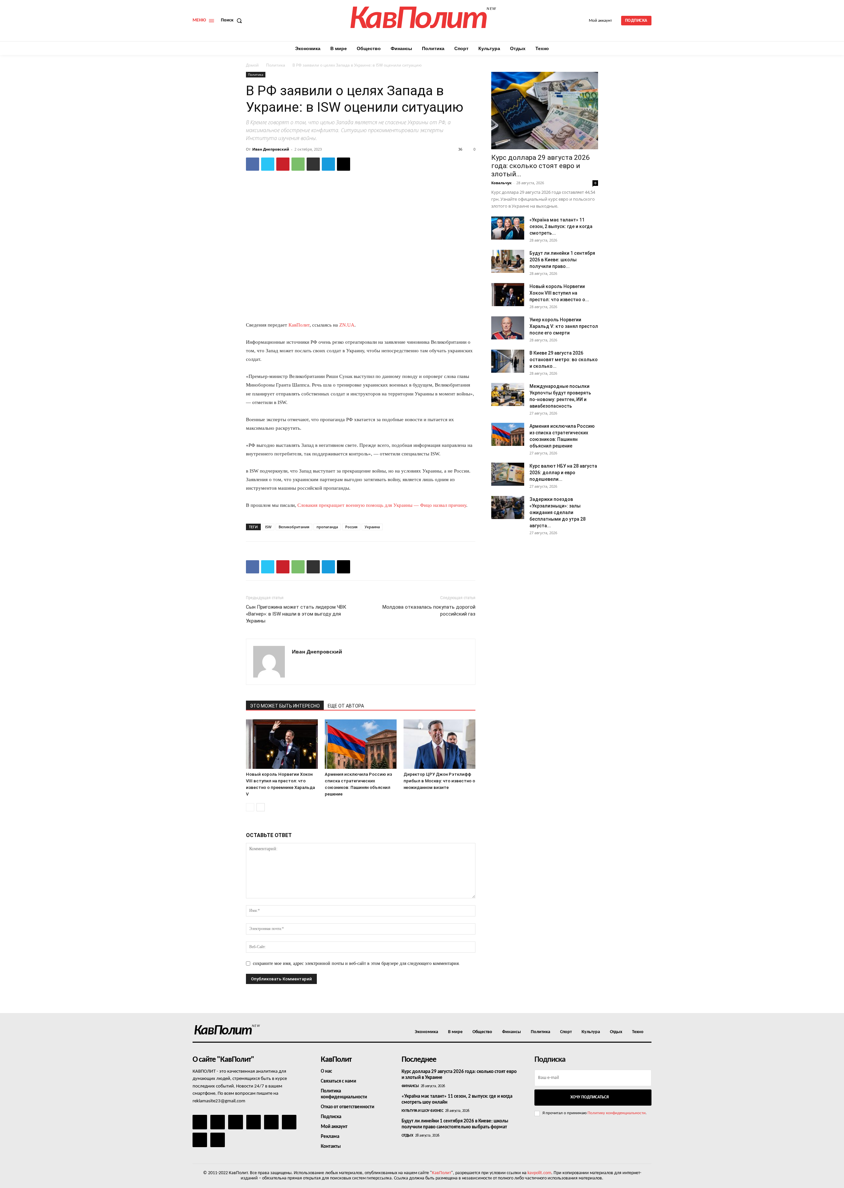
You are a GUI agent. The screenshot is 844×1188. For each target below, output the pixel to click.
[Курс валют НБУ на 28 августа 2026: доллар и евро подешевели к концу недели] (507, 474)
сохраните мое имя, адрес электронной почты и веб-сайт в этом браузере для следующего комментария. (356, 963)
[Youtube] (217, 1140)
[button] (233, 20)
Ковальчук (501, 182)
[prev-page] (250, 807)
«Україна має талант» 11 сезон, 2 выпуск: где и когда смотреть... (560, 226)
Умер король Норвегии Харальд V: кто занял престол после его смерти (563, 326)
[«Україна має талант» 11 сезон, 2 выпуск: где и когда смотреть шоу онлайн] (507, 228)
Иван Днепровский (270, 149)
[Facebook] (252, 164)
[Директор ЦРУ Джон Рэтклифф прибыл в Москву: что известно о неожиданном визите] (439, 744)
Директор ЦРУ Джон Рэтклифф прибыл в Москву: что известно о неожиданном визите (439, 781)
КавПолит (299, 325)
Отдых (407, 1136)
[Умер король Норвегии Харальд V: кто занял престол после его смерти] (507, 327)
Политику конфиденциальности (617, 1113)
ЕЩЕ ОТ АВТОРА (346, 706)
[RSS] (253, 1122)
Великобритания (294, 526)
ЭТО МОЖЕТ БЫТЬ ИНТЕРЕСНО (285, 706)
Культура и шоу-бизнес (422, 1111)
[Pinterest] (282, 164)
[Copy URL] (343, 164)
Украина (372, 526)
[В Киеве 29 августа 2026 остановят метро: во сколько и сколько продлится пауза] (507, 361)
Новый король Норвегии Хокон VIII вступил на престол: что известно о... (559, 293)
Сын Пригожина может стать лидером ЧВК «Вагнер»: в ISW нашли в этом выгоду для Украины (296, 614)
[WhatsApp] (298, 164)
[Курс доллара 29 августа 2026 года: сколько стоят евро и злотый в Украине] (544, 110)
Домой (252, 65)
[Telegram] (328, 164)
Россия (351, 526)
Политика (275, 65)
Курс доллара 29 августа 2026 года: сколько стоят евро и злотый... (540, 166)
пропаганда (327, 526)
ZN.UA (346, 325)
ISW (268, 526)
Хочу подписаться (589, 1097)
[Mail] (235, 1122)
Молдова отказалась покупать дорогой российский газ (428, 610)
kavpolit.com (539, 1173)
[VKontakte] (200, 1140)
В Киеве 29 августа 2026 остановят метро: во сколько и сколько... (563, 359)
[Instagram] (217, 1122)
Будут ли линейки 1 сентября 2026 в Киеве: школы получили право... (562, 259)
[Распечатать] (313, 164)
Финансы (410, 1086)
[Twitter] (267, 164)
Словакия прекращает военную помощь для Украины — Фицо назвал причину (381, 505)
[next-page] (260, 807)
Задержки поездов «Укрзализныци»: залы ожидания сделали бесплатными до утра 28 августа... (557, 512)
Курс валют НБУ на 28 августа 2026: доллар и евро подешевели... (563, 472)
